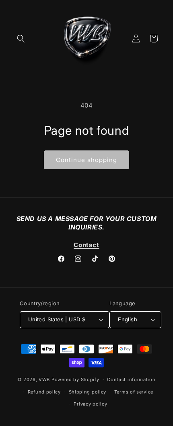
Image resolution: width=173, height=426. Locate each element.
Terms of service (133, 392)
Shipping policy (88, 392)
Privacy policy (90, 404)
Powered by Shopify (75, 379)
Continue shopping (86, 160)
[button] (21, 38)
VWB (44, 379)
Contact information (131, 379)
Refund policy (44, 392)
